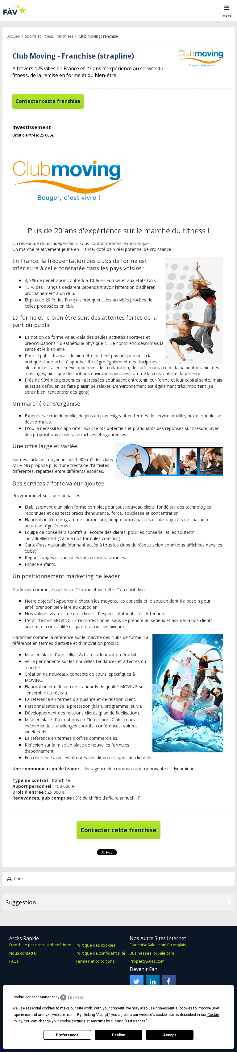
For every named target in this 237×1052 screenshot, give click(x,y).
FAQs (14, 961)
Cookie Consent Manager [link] (33, 997)
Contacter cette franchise (47, 101)
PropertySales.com (147, 961)
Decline (118, 1035)
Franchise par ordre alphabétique (40, 945)
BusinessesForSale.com (152, 953)
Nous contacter (23, 953)
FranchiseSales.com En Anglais (158, 945)
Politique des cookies (95, 945)
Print (18, 879)
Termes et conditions (95, 961)
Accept (169, 1035)
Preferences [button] (135, 1021)
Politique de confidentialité (100, 953)
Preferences (67, 1035)
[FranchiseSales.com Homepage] (14, 13)
